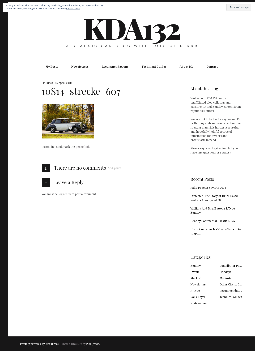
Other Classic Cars (232, 284)
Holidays (225, 272)
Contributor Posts (231, 266)
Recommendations (115, 67)
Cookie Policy (73, 8)
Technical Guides (154, 67)
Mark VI (195, 278)
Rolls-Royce (198, 297)
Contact (212, 67)
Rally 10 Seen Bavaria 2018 (208, 188)
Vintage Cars (198, 303)
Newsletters (79, 67)
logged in (64, 194)
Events (194, 272)
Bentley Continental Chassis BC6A (212, 221)
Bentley (195, 266)
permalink (83, 147)
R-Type (195, 291)
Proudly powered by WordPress (39, 343)
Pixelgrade (92, 343)
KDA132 (131, 27)
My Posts (52, 67)
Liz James (48, 82)
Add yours (114, 168)
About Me (186, 67)
